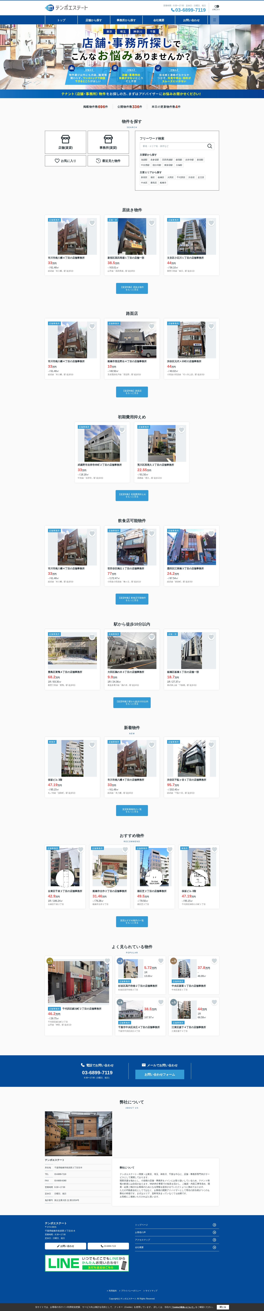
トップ (61, 20)
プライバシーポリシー (131, 1291)
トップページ (141, 1225)
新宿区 (144, 177)
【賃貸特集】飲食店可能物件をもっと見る (132, 599)
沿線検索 (75, 138)
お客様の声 (140, 1232)
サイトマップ (151, 1291)
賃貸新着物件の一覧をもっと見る (132, 810)
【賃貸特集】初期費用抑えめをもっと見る (132, 495)
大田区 (170, 177)
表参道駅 (154, 159)
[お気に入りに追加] (92, 223)
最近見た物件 (111, 160)
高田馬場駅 (167, 159)
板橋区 (161, 177)
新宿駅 (200, 159)
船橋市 (163, 182)
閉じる (223, 1307)
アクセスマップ (142, 1240)
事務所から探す (126, 20)
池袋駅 (144, 159)
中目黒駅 (145, 165)
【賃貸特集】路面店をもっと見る (132, 392)
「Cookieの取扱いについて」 (183, 1307)
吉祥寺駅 (189, 159)
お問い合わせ (191, 20)
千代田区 (181, 177)
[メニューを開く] (215, 20)
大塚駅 (179, 165)
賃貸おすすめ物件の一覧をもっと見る (132, 921)
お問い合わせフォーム (160, 1074)
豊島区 (153, 182)
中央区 (144, 182)
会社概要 (158, 20)
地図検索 (65, 146)
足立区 (201, 177)
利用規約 (113, 1291)
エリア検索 (56, 138)
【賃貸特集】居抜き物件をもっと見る (132, 288)
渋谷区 (191, 177)
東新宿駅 (168, 165)
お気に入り (68, 160)
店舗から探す (94, 20)
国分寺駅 (157, 165)
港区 (152, 177)
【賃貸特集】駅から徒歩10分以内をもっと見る (132, 702)
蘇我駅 (179, 159)
